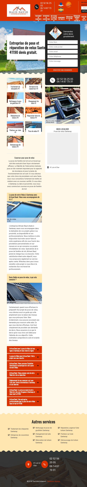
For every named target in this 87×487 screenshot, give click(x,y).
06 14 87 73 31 (45, 9)
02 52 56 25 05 (45, 4)
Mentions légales (53, 481)
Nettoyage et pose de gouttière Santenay (44, 429)
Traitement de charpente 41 (38, 18)
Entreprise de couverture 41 (46, 18)
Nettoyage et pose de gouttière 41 (54, 18)
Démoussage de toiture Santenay (69, 441)
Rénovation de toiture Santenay (43, 441)
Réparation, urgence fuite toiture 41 (77, 18)
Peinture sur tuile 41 (83, 18)
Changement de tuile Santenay (43, 435)
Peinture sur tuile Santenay (67, 435)
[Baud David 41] (18, 10)
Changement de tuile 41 (61, 18)
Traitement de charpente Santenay (20, 430)
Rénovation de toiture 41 (69, 18)
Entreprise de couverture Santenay (20, 436)
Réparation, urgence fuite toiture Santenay (70, 429)
